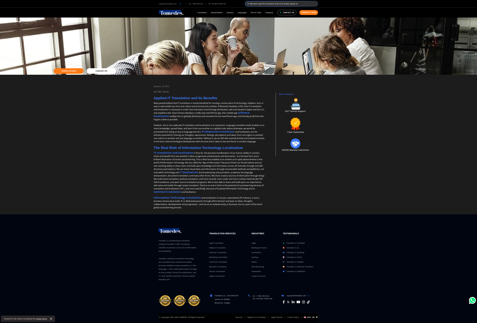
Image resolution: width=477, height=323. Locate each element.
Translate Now (308, 12)
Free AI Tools (256, 13)
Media (254, 262)
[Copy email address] (180, 3)
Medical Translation (217, 248)
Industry (229, 13)
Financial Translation (218, 252)
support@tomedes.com (168, 4)
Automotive (256, 271)
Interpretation (216, 13)
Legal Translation (216, 243)
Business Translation (218, 266)
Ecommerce (256, 252)
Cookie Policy (41, 319)
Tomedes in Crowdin (295, 262)
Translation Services (222, 233)
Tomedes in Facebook (295, 252)
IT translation (255, 106)
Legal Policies (276, 317)
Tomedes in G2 (292, 248)
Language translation (236, 125)
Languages (242, 13)
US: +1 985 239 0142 (195, 4)
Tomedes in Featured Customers (300, 266)
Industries (258, 233)
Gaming (255, 257)
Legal (254, 243)
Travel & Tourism (259, 276)
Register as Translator (256, 317)
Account (239, 317)
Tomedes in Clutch (294, 257)
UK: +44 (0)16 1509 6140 (216, 4)
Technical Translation (218, 262)
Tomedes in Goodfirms (295, 271)
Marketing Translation (218, 257)
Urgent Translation (217, 276)
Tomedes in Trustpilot (295, 243)
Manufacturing (258, 266)
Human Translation (217, 271)
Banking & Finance (259, 248)
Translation (202, 13)
